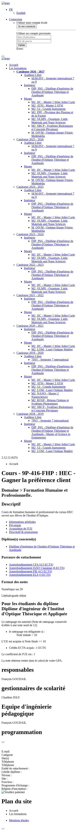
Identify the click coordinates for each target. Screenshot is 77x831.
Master (28, 98)
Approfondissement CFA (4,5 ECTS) (31, 564)
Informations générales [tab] (22, 521)
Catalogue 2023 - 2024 (30, 234)
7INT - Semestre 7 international (50, 359)
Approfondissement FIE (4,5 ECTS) (30, 571)
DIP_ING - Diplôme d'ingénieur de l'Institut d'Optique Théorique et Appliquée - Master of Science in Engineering (52, 432)
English (20, 12)
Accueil (13, 64)
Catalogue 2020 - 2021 (30, 325)
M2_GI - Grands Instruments (48, 108)
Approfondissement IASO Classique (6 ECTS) (36, 568)
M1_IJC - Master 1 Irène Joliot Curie (53, 102)
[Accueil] (5, 3)
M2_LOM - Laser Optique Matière (52, 349)
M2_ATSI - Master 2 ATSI (47, 105)
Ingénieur (29, 85)
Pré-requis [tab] (15, 525)
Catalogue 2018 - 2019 (30, 413)
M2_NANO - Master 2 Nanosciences (45, 395)
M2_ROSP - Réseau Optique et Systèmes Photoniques (50, 402)
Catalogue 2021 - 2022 (30, 295)
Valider (21, 45)
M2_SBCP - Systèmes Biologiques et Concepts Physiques (52, 127)
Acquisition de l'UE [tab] (20, 528)
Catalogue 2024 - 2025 (30, 186)
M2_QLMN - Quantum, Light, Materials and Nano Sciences (49, 120)
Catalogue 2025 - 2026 (30, 139)
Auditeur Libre (32, 75)
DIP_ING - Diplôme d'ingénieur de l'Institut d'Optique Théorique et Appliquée (52, 92)
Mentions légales (19, 820)
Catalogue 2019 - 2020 (30, 352)
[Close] (2, 742)
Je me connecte (26, 26)
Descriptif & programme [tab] (23, 532)
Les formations (18, 68)
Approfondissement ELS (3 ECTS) (30, 574)
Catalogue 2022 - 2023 (30, 264)
